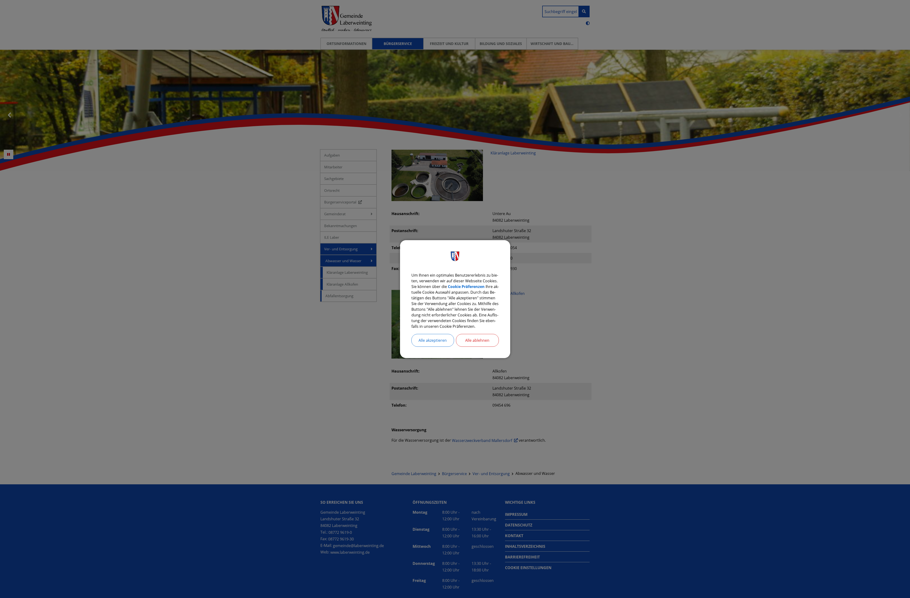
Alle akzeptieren (433, 340)
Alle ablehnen (477, 340)
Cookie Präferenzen (466, 286)
